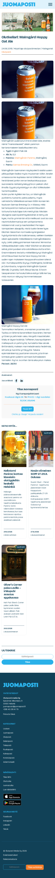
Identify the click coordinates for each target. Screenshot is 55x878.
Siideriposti (8, 741)
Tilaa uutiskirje (35, 867)
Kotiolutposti (8, 758)
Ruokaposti (8, 749)
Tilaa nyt (27, 409)
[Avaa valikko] (50, 4)
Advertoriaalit (9, 762)
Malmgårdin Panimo (25, 157)
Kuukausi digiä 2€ (14, 397)
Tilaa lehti (7, 777)
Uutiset (6, 729)
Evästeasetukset (10, 855)
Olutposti (6, 52)
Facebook (7, 816)
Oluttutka (7, 781)
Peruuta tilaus (9, 714)
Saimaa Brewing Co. (23, 164)
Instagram (7, 821)
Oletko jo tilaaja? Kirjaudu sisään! (27, 414)
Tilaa (27, 662)
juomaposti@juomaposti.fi (14, 706)
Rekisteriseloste (10, 859)
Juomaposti (8, 733)
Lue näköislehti (9, 789)
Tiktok (5, 829)
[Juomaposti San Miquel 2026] (27, 22)
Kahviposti (7, 754)
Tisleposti (7, 745)
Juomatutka (8, 785)
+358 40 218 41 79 (10, 709)
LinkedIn (6, 825)
